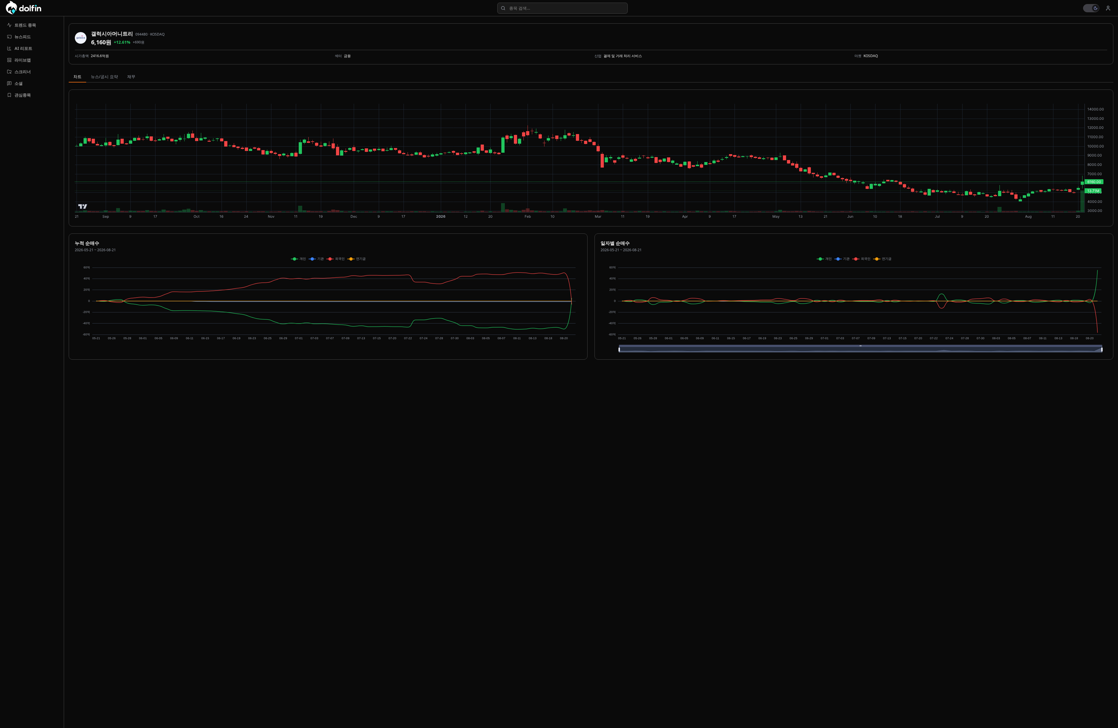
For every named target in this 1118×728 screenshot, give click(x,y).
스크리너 (23, 71)
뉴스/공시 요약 (104, 76)
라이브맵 (23, 60)
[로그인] (1108, 8)
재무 (131, 76)
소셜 (19, 83)
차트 (77, 76)
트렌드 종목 (25, 25)
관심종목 (23, 95)
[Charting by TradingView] (83, 206)
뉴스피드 (23, 36)
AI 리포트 (23, 48)
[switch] (1091, 8)
